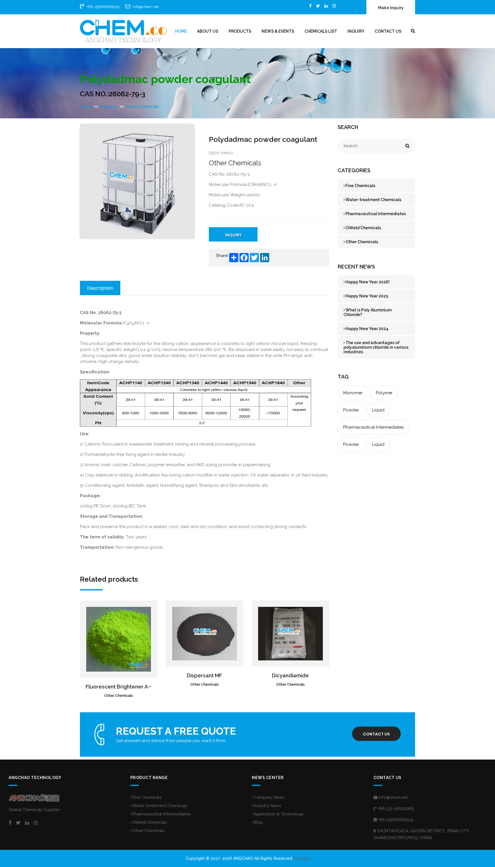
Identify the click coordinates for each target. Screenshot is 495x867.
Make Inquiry (391, 7)
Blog (258, 822)
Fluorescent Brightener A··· (118, 687)
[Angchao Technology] (123, 31)
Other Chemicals (142, 106)
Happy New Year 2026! (367, 282)
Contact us (376, 734)
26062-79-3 (109, 312)
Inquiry (355, 31)
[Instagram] (334, 6)
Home (181, 31)
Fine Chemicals (360, 185)
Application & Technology (279, 814)
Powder (351, 410)
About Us (207, 31)
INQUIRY (233, 235)
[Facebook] (310, 6)
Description (100, 288)
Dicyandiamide (290, 675)
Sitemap (301, 858)
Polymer (384, 392)
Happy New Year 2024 (366, 328)
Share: (222, 255)
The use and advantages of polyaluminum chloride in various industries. (375, 347)
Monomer (353, 392)
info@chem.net (146, 7)
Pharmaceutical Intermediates (375, 213)
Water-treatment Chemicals (373, 199)
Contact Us (388, 31)
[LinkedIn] (326, 6)
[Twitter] (318, 6)
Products (240, 31)
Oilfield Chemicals (363, 227)
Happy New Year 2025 (366, 296)
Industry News (267, 805)
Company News (269, 797)
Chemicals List (321, 31)
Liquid (378, 410)
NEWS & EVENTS (278, 31)
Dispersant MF (204, 675)
